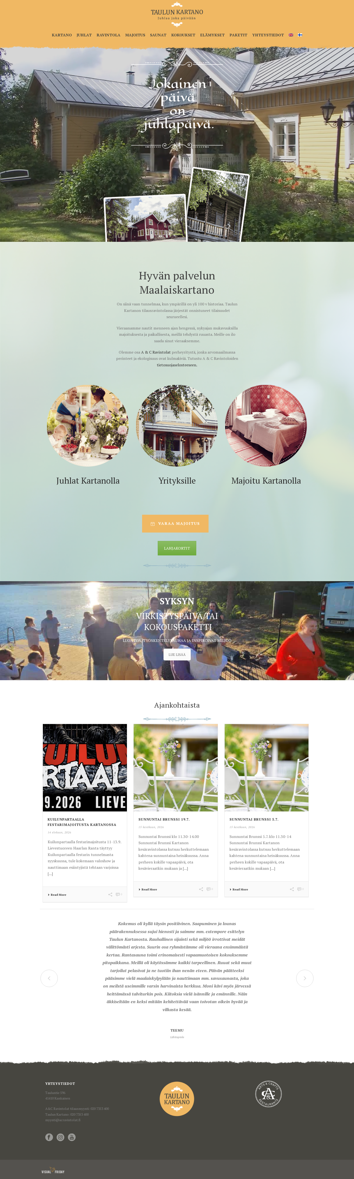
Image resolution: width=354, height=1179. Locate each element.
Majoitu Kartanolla (266, 480)
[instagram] (60, 1137)
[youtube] (72, 1137)
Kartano (62, 35)
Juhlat (84, 35)
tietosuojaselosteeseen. (177, 365)
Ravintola (108, 35)
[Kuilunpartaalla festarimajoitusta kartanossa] (85, 767)
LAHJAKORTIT (177, 548)
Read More (58, 894)
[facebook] (49, 1137)
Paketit (238, 35)
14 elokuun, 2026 (59, 832)
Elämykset (212, 35)
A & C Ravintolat (155, 352)
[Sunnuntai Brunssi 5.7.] (267, 767)
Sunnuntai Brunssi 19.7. (164, 819)
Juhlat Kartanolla (88, 480)
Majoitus (135, 35)
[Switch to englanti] (290, 35)
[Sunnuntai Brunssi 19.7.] (176, 767)
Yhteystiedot (268, 35)
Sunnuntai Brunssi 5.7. (254, 819)
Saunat (158, 35)
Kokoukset (183, 35)
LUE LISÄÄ (177, 654)
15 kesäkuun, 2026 (151, 827)
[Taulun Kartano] (177, 14)
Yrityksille (177, 480)
